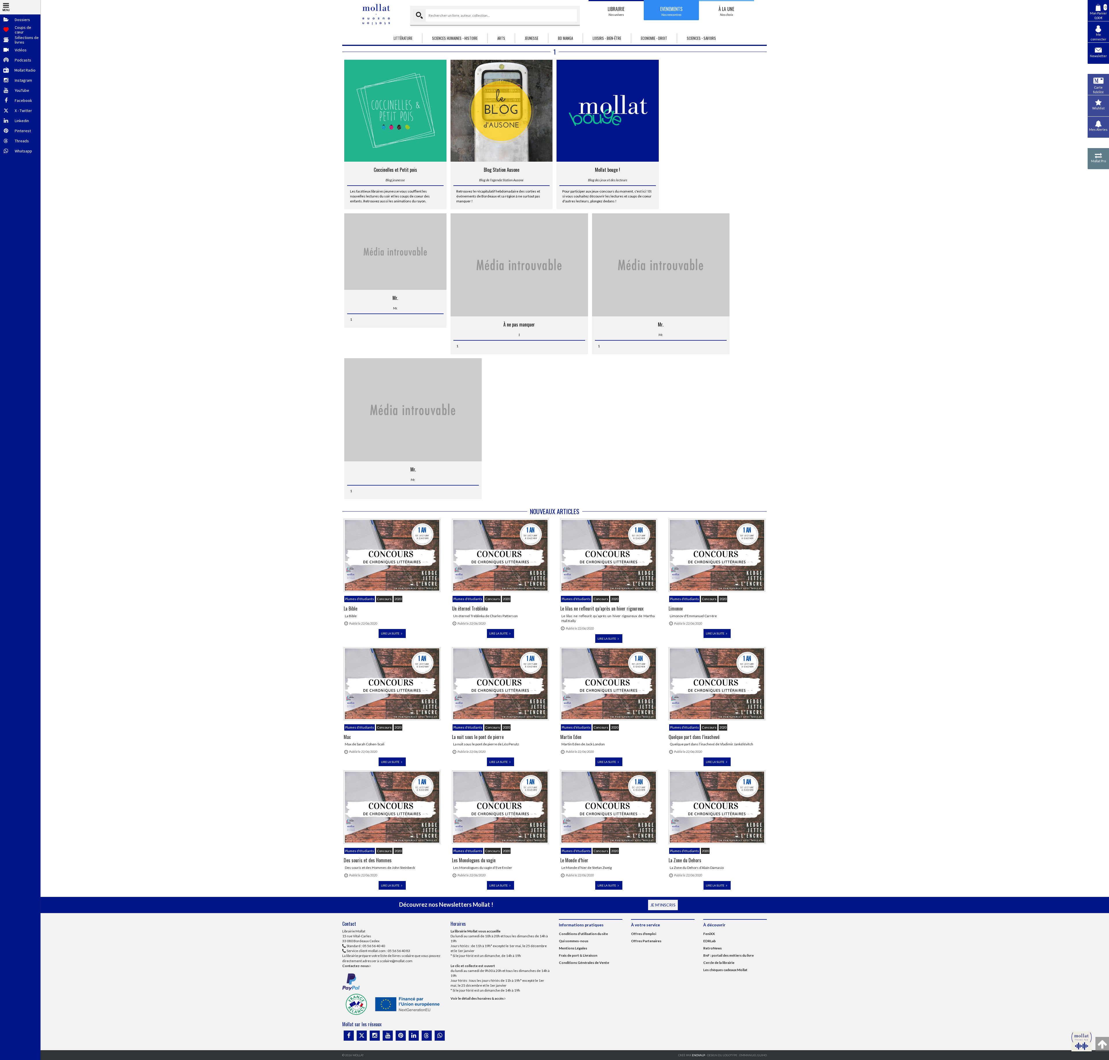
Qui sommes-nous (573, 941)
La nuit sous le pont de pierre (478, 737)
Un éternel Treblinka (470, 608)
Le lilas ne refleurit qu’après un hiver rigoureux (601, 608)
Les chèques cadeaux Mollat (725, 970)
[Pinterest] (401, 1036)
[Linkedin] (414, 1036)
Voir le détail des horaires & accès (477, 998)
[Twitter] (362, 1036)
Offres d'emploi (643, 934)
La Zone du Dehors (685, 860)
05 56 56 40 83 (399, 951)
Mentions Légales (573, 948)
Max (347, 737)
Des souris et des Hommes (368, 860)
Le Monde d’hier (574, 860)
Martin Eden (570, 737)
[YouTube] (388, 1036)
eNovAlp (698, 1055)
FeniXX (709, 934)
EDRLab (709, 941)
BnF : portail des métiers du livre (728, 955)
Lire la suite (390, 633)
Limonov (676, 608)
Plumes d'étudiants (359, 599)
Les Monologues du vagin (474, 860)
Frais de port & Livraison (578, 955)
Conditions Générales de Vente (584, 962)
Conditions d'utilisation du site (583, 934)
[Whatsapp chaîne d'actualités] (440, 1036)
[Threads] (427, 1036)
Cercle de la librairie (718, 962)
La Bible (350, 608)
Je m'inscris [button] (663, 904)
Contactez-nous (355, 966)
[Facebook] (349, 1036)
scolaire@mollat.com (395, 961)
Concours (384, 599)
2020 (398, 599)
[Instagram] (375, 1036)
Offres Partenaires (646, 941)
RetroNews (712, 948)
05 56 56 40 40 (373, 946)
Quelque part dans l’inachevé (694, 737)
